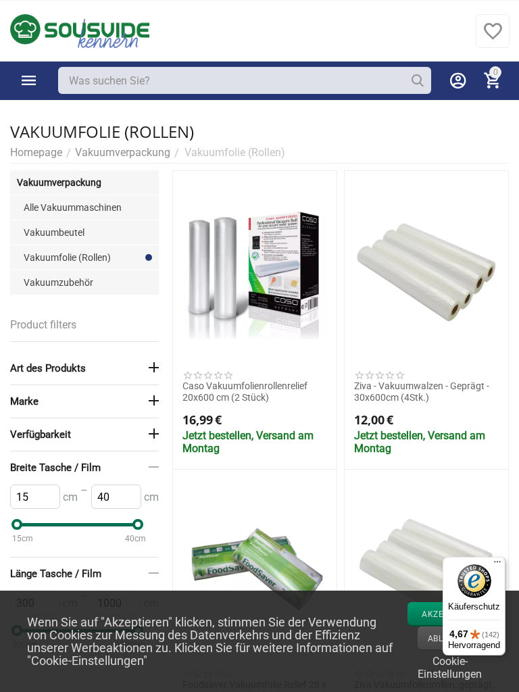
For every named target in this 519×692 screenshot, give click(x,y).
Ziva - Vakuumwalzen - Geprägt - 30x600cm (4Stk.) (421, 391)
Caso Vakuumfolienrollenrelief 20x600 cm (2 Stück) (244, 391)
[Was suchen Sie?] (417, 80)
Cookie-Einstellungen (450, 666)
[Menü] (497, 565)
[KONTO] (458, 80)
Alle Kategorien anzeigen (29, 80)
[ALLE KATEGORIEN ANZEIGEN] (29, 80)
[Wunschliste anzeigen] (492, 38)
